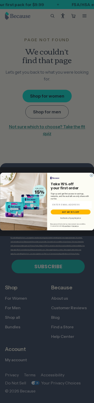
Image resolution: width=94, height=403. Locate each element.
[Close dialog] (91, 175)
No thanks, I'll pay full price (70, 218)
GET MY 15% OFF (70, 211)
